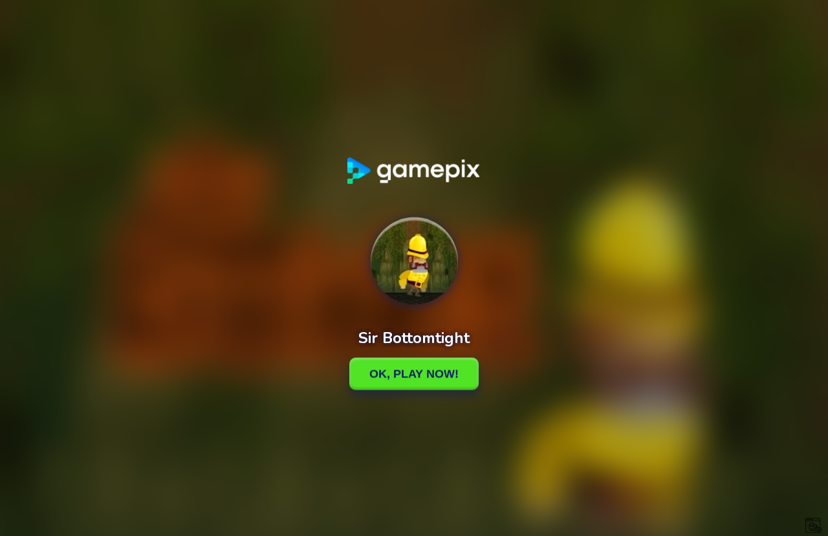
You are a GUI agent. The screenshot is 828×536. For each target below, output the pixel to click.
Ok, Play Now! (414, 373)
